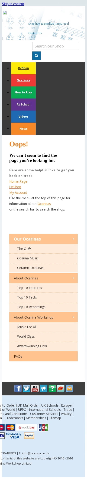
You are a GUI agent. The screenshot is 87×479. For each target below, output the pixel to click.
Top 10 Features (29, 287)
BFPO (22, 409)
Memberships (36, 418)
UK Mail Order (28, 405)
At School (23, 104)
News (23, 129)
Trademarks (14, 418)
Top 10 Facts (27, 297)
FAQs (18, 356)
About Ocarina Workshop (34, 317)
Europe (66, 405)
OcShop (23, 68)
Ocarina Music (28, 258)
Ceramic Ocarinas (30, 267)
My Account (18, 192)
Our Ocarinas (27, 239)
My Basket (42, 23)
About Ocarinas (26, 278)
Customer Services (44, 413)
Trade (67, 409)
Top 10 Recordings (31, 307)
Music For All (26, 327)
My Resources (59, 23)
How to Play (23, 92)
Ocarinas (23, 80)
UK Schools (49, 405)
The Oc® (24, 248)
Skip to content (13, 4)
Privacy (66, 413)
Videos (24, 117)
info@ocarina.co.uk (35, 453)
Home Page (18, 181)
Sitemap (55, 418)
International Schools (45, 409)
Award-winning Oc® (32, 346)
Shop (31, 23)
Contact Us (35, 33)
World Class (26, 336)
